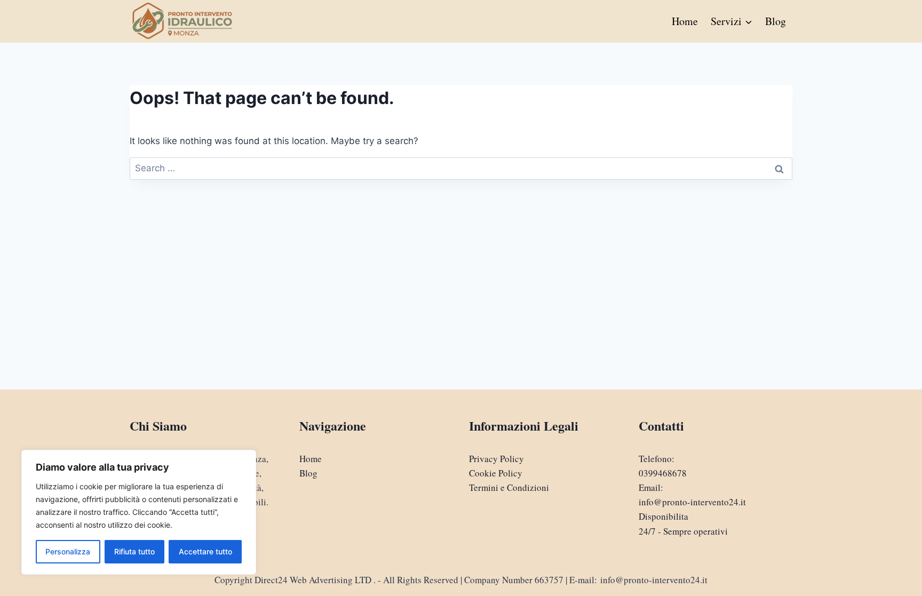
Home (685, 21)
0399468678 (663, 473)
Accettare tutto (205, 551)
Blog (775, 21)
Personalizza (67, 551)
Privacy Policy (496, 458)
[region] (138, 512)
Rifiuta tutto (134, 551)
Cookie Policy (495, 473)
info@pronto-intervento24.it (692, 502)
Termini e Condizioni (509, 487)
